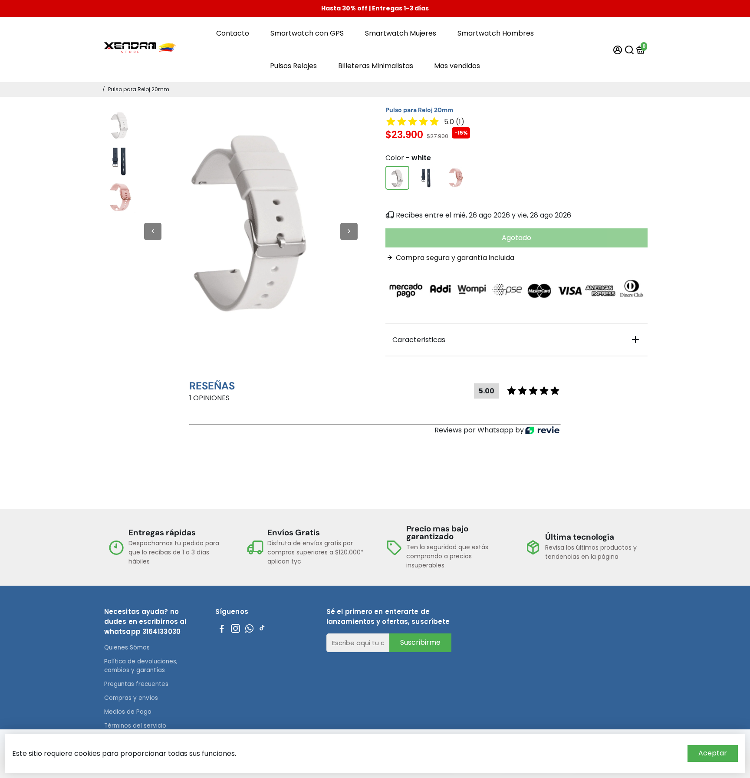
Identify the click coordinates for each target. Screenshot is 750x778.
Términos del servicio (135, 726)
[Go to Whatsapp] (249, 629)
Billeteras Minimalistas (375, 66)
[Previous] (152, 231)
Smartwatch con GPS (307, 33)
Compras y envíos (131, 698)
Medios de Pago (127, 712)
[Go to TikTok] (262, 629)
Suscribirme (420, 642)
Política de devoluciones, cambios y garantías (141, 665)
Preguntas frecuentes (136, 684)
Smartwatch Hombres (495, 33)
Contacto (232, 33)
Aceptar (712, 753)
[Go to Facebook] (222, 629)
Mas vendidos (457, 66)
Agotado (516, 238)
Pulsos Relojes (293, 66)
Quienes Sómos (127, 647)
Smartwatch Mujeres (400, 33)
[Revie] (542, 430)
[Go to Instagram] (235, 629)
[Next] (349, 231)
